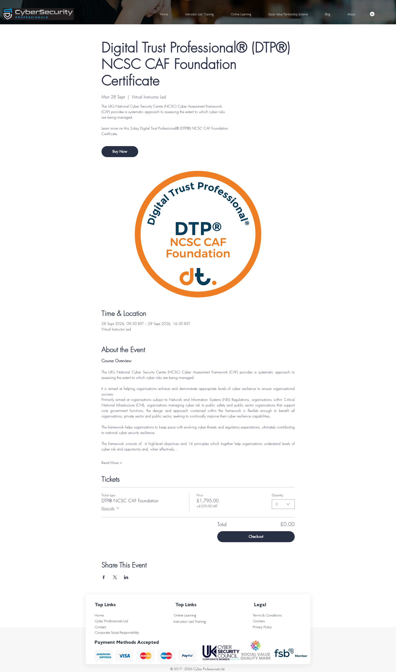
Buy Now (120, 151)
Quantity (277, 495)
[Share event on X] (115, 577)
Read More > (112, 462)
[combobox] (283, 504)
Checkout (256, 536)
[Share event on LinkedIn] (126, 577)
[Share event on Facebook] (104, 577)
